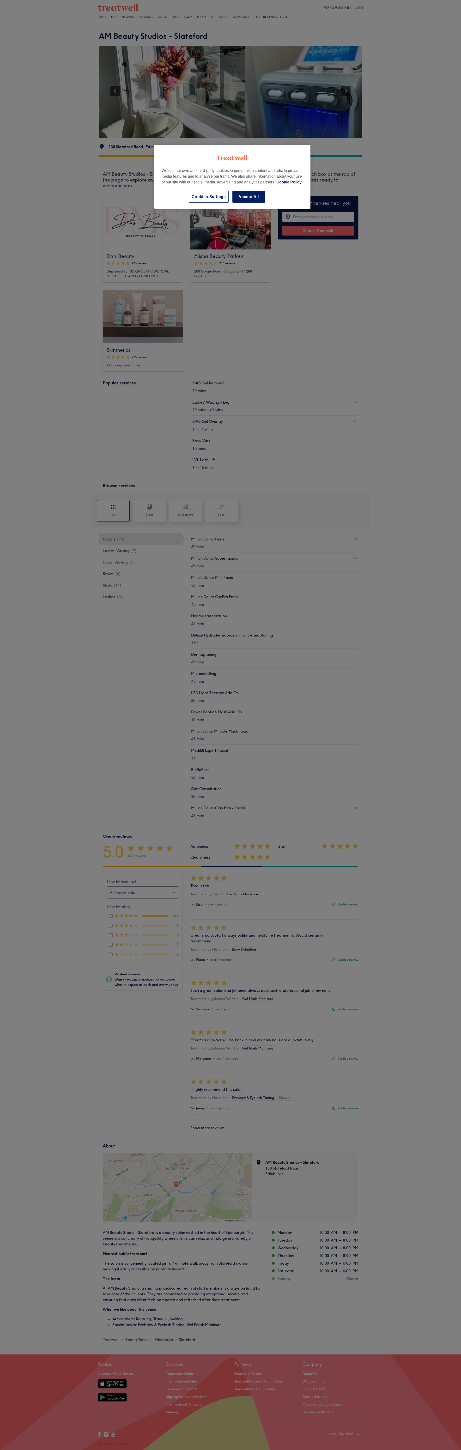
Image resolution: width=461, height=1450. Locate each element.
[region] (232, 177)
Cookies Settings (209, 197)
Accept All (248, 197)
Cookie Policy (289, 182)
